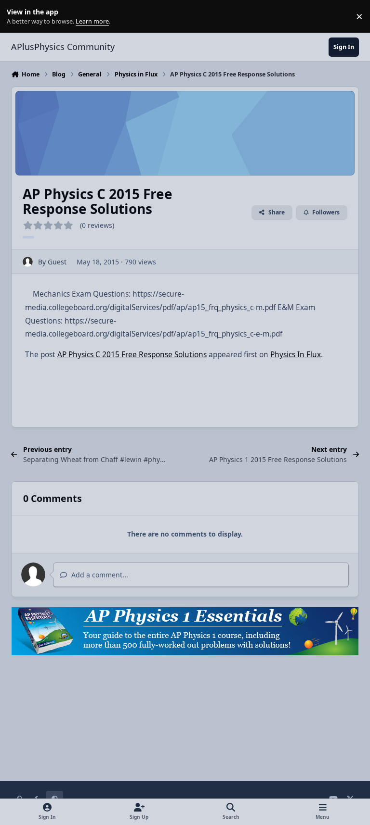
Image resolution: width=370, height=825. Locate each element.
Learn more (18, 16)
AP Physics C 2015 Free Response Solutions (132, 355)
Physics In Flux (295, 355)
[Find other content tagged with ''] (28, 237)
